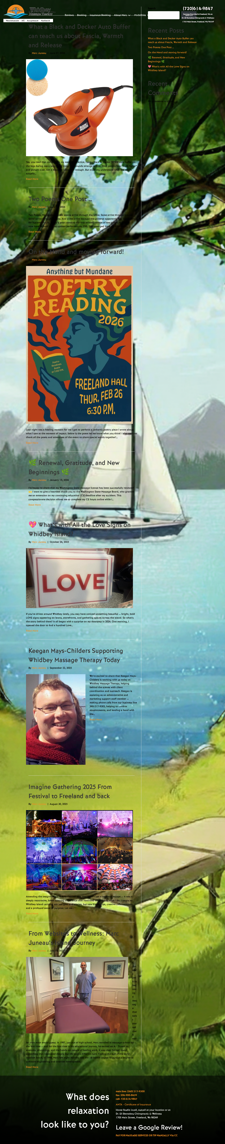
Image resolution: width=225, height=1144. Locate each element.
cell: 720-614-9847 (126, 1099)
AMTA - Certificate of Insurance (133, 1104)
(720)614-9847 (198, 9)
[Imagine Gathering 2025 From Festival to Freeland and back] (79, 850)
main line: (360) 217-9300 (130, 1091)
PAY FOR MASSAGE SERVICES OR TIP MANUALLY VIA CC (147, 1135)
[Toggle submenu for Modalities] (148, 15)
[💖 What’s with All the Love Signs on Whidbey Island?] (79, 577)
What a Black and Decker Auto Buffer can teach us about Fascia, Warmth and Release (79, 36)
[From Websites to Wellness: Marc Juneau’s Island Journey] (77, 995)
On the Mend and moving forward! (76, 252)
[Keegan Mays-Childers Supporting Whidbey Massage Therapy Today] (55, 719)
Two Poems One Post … (60, 199)
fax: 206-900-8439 (126, 1095)
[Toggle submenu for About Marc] (129, 15)
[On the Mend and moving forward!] (79, 344)
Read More (32, 179)
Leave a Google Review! (149, 1127)
